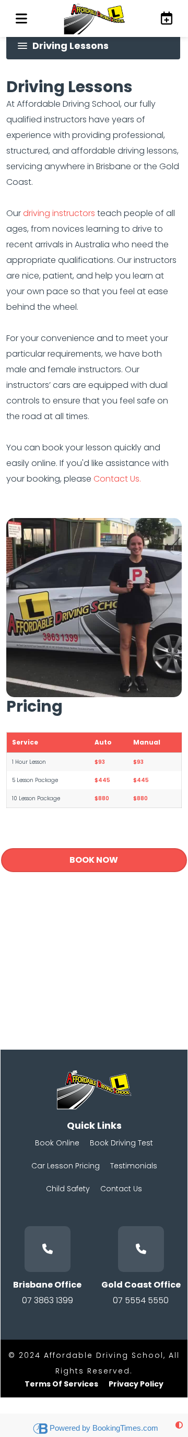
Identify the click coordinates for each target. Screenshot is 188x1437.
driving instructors (59, 213)
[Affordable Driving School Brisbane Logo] (94, 18)
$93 (100, 762)
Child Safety (68, 1188)
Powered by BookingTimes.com (104, 1427)
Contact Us (121, 1188)
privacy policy (136, 1384)
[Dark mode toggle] (179, 1425)
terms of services (61, 1384)
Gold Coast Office (141, 1285)
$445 (102, 780)
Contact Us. (117, 479)
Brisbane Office (47, 1285)
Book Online (57, 1143)
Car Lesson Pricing (65, 1166)
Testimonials (133, 1166)
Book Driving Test (121, 1143)
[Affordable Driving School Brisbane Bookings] (164, 18)
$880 (102, 798)
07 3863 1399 (47, 1300)
